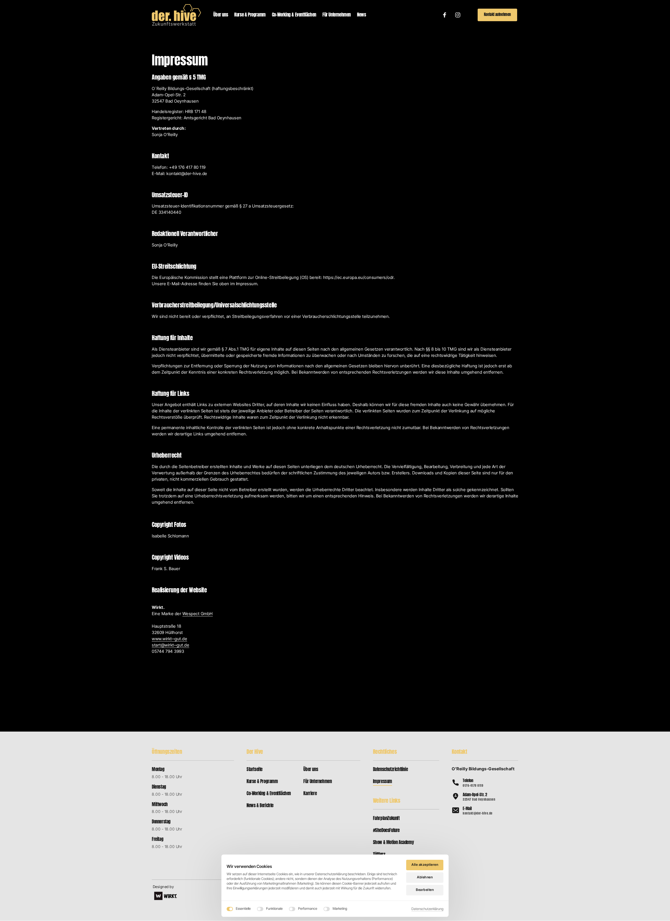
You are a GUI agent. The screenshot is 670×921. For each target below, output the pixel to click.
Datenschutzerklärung (427, 909)
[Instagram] (459, 15)
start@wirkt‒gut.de (170, 645)
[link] (165, 895)
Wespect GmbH (197, 613)
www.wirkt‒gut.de (169, 638)
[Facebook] (446, 15)
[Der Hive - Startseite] (176, 15)
